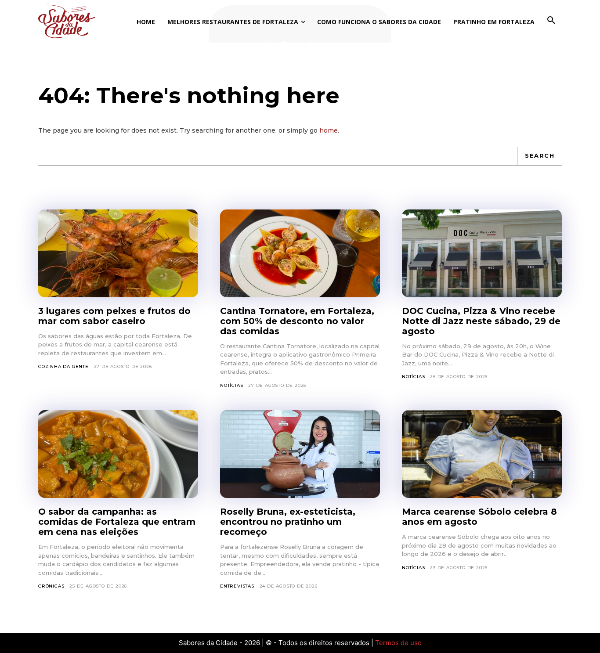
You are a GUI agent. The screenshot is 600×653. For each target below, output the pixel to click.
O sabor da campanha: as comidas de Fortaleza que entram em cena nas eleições (116, 521)
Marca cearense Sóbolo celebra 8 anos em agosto (479, 516)
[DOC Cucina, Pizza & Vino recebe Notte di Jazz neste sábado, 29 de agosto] (482, 253)
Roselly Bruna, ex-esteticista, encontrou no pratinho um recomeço (287, 521)
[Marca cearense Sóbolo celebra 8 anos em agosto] (482, 454)
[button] (551, 20)
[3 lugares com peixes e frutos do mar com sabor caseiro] (118, 253)
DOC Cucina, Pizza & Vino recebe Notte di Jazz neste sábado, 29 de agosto (481, 321)
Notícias (231, 385)
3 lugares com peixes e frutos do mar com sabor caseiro (114, 316)
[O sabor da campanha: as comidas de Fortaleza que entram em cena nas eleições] (118, 454)
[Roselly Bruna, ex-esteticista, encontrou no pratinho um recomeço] (300, 454)
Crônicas (51, 586)
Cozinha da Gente (63, 366)
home (328, 130)
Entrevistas (237, 586)
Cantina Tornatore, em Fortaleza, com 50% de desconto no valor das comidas (297, 321)
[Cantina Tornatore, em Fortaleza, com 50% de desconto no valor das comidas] (300, 253)
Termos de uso (398, 643)
